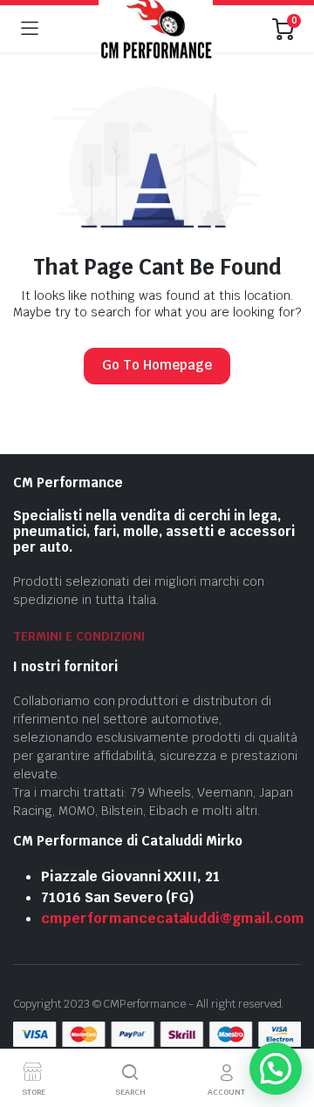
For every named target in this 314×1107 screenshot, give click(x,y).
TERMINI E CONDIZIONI (79, 636)
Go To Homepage (157, 365)
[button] (275, 1068)
